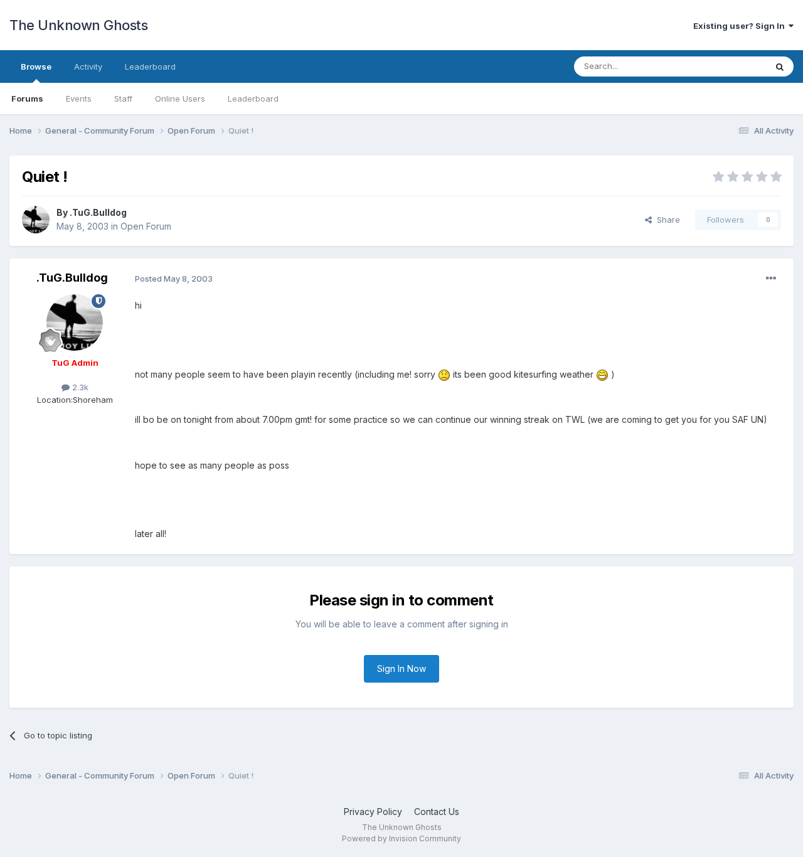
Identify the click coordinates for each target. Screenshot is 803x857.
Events (79, 98)
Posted (174, 279)
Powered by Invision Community (401, 838)
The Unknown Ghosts (78, 25)
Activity (88, 66)
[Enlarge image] (444, 374)
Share (666, 220)
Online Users (180, 98)
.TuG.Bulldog (98, 212)
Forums (27, 98)
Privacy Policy (373, 811)
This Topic (729, 66)
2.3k (79, 387)
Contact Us (436, 811)
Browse (36, 66)
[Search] (780, 66)
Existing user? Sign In (741, 26)
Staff (123, 98)
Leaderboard (253, 98)
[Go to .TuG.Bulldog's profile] (36, 219)
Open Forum (145, 226)
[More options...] (771, 278)
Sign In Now (401, 668)
